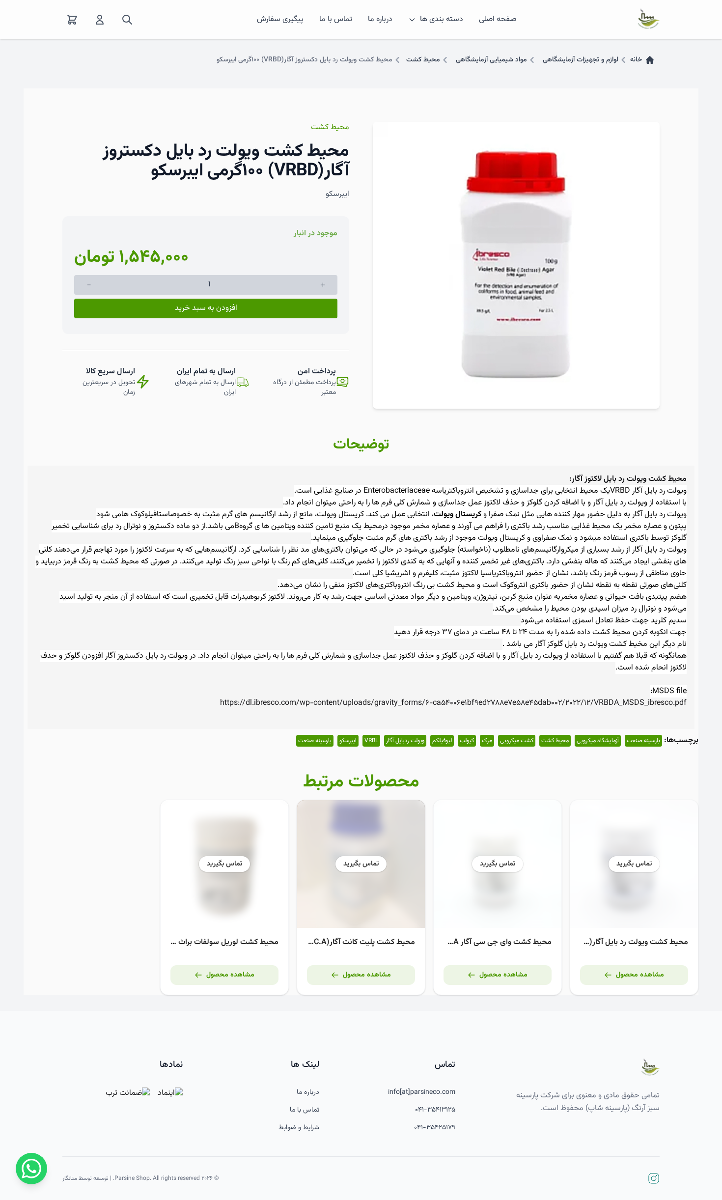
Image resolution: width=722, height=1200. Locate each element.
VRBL (371, 740)
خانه (636, 60)
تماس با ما (335, 20)
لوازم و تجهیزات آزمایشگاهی (580, 60)
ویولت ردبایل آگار (405, 740)
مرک (487, 740)
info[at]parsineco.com (421, 1092)
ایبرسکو (348, 740)
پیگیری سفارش (280, 20)
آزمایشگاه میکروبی (598, 740)
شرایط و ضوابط (298, 1127)
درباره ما (380, 20)
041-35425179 (434, 1127)
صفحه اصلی (497, 20)
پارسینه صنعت (643, 740)
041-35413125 (435, 1110)
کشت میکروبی (516, 740)
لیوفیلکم (442, 740)
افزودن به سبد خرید (206, 308)
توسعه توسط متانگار (85, 1178)
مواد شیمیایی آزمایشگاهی (491, 60)
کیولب (467, 740)
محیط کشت (423, 60)
